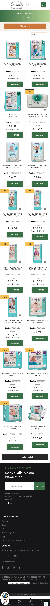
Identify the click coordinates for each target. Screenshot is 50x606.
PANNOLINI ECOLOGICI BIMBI (17, 17)
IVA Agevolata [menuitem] (6, 529)
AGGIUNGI (15, 84)
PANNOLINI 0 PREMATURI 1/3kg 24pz (12, 428)
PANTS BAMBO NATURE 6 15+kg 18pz (12, 65)
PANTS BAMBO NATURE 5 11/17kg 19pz (37, 65)
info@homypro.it (10, 561)
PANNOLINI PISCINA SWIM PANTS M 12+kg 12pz (37, 167)
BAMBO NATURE (27, 17)
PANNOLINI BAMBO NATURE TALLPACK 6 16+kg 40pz (37, 215)
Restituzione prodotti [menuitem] (9, 533)
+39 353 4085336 (11, 556)
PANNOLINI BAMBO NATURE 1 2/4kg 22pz (37, 374)
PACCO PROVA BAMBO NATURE (37, 428)
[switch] (5, 602)
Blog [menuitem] (3, 536)
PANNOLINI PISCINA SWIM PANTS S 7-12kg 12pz (12, 167)
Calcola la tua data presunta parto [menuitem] (13, 540)
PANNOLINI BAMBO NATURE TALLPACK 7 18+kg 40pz (12, 215)
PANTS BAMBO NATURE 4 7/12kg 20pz (12, 116)
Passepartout (32, 594)
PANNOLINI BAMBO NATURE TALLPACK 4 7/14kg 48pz (37, 268)
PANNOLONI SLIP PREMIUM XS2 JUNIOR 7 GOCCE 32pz (37, 116)
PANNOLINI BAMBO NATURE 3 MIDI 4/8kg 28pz (37, 321)
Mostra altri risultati (25, 456)
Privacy (16, 493)
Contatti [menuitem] (4, 525)
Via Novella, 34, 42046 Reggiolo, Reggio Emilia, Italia (21, 550)
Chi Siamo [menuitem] (5, 521)
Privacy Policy (13, 583)
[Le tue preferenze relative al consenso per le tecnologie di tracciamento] (46, 604)
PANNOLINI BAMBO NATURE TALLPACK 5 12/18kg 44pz (12, 268)
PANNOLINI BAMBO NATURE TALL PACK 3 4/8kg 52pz (12, 321)
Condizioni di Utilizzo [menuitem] (40, 583)
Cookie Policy (24, 583)
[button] (43, 4)
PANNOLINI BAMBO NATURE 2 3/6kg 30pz (12, 374)
